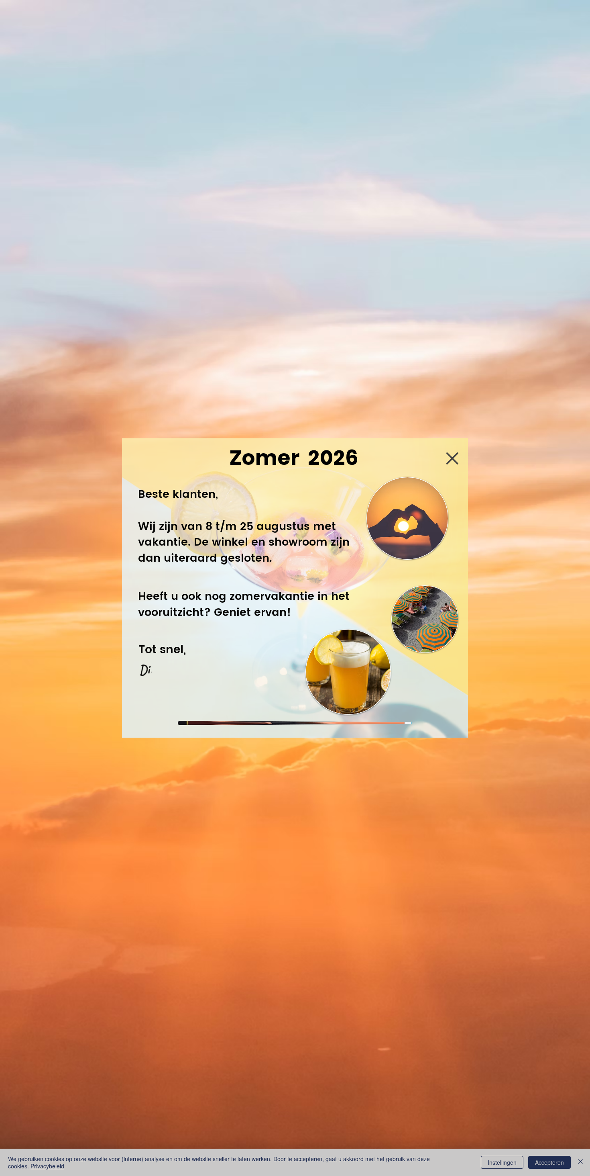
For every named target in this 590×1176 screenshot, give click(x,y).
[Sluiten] (580, 1162)
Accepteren (549, 1162)
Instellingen (502, 1162)
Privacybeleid (47, 1166)
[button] (452, 458)
